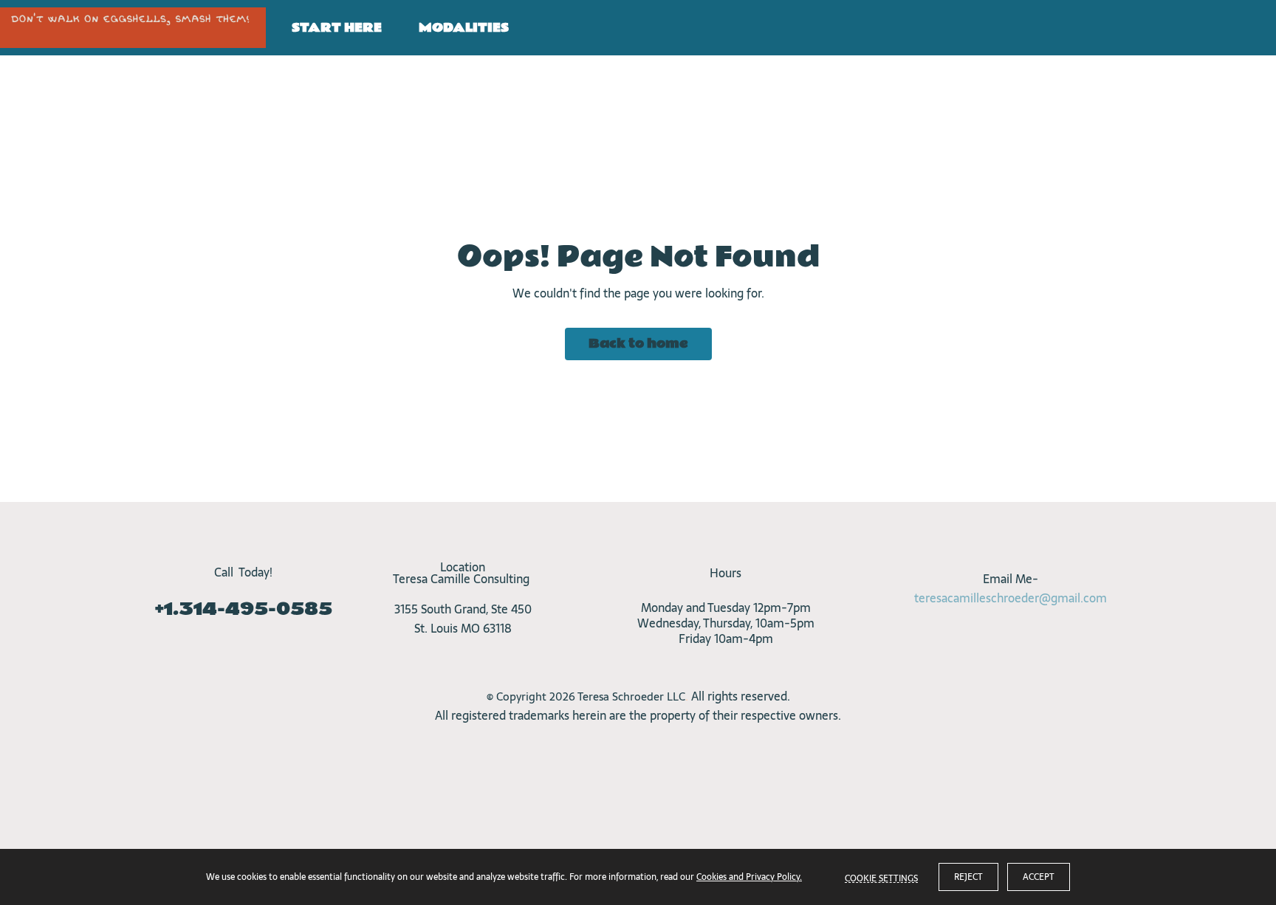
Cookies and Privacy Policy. (749, 877)
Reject (968, 877)
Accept (1038, 877)
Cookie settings (881, 877)
